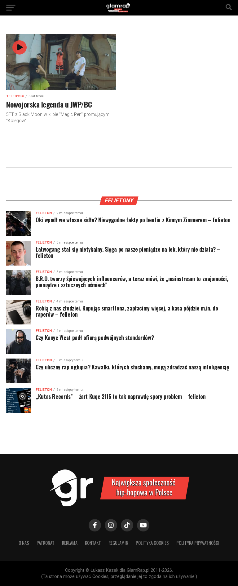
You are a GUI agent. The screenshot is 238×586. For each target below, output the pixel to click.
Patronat (46, 543)
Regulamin (118, 543)
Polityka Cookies (152, 543)
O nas (24, 543)
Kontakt (93, 543)
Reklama (69, 543)
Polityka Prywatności (197, 543)
